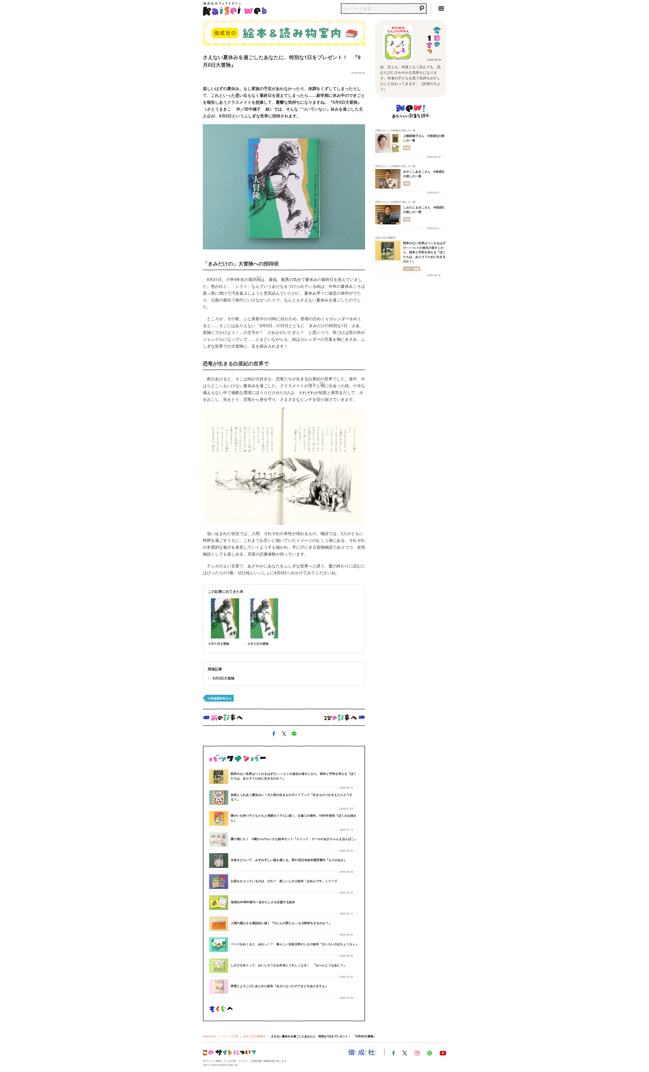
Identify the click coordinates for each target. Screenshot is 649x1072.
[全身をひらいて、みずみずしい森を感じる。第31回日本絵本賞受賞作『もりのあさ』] (218, 860)
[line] (294, 735)
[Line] (429, 1053)
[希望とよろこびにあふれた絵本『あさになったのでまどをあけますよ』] (218, 986)
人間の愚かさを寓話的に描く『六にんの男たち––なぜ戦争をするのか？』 (281, 923)
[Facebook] (393, 1053)
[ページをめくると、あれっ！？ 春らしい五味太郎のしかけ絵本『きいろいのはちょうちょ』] (218, 944)
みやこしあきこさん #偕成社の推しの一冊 (423, 173)
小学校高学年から (219, 698)
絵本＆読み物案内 (254, 1036)
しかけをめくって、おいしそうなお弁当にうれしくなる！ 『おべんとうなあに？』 (288, 965)
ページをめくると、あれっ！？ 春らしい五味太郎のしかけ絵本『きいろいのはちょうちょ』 (294, 944)
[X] (404, 1053)
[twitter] (283, 735)
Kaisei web (209, 1036)
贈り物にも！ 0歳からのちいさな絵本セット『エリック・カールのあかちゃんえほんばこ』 (294, 838)
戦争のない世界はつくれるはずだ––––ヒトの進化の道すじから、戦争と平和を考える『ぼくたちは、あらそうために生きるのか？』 (424, 252)
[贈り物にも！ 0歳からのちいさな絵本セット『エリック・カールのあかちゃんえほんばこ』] (218, 839)
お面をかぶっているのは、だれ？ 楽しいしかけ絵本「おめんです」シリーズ (284, 881)
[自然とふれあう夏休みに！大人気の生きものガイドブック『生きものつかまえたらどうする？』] (218, 797)
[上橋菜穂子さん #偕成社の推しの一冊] (388, 143)
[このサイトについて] (229, 1052)
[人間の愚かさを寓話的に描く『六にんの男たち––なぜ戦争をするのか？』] (218, 923)
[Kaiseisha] (362, 1052)
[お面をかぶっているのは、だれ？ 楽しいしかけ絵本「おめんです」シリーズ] (218, 881)
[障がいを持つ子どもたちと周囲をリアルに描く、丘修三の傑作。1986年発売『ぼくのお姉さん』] (218, 818)
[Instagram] (417, 1053)
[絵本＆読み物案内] (284, 32)
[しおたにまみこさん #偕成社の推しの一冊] (388, 214)
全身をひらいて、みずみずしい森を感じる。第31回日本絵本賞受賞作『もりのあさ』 (289, 859)
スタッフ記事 (229, 1036)
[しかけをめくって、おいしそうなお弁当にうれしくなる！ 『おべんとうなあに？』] (218, 965)
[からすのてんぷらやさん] (398, 43)
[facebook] (273, 735)
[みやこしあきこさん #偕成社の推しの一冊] (388, 179)
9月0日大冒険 (223, 678)
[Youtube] (443, 1053)
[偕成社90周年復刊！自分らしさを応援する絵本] (218, 902)
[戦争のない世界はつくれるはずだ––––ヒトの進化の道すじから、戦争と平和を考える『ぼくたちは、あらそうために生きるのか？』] (218, 776)
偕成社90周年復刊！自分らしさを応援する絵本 (263, 902)
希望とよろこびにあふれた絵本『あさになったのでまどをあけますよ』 (279, 986)
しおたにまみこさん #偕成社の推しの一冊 (423, 209)
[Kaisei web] (235, 7)
